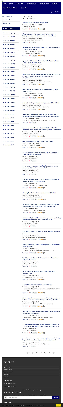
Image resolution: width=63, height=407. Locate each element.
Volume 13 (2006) (10, 98)
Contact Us (24, 8)
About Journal (7, 367)
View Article (25, 29)
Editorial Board (8, 369)
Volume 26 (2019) (10, 56)
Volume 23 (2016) (10, 67)
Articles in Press (7, 20)
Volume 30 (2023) (10, 40)
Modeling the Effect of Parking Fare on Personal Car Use (39, 193)
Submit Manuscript (44, 3)
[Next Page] (54, 353)
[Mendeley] (6, 403)
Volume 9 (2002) (9, 114)
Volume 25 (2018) (10, 60)
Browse (11, 3)
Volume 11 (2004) (10, 106)
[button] (44, 405)
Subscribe (55, 397)
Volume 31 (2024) (10, 37)
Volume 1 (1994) (9, 145)
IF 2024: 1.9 (7, 384)
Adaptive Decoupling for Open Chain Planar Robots (37, 141)
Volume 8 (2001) (9, 118)
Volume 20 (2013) (10, 79)
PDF (33, 29)
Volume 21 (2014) (10, 75)
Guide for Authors (31, 3)
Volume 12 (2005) (10, 102)
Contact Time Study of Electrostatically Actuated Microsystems (40, 103)
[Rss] (9, 403)
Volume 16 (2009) (10, 87)
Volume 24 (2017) (10, 64)
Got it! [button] (58, 405)
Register (57, 12)
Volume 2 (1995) (9, 141)
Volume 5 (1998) (9, 129)
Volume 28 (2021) (10, 48)
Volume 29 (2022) (10, 44)
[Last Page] (57, 353)
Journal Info (19, 3)
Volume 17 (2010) (10, 83)
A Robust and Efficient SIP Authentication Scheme (37, 284)
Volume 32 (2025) (10, 33)
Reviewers (54, 3)
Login (51, 12)
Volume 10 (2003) (10, 110)
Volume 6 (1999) (9, 125)
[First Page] (26, 353)
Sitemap (6, 377)
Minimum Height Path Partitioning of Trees (35, 22)
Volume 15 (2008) (10, 91)
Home (4, 3)
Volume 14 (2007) (10, 94)
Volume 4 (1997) (9, 133)
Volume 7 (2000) (9, 122)
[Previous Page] (28, 353)
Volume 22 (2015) (10, 71)
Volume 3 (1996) (9, 137)
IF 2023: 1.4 (7, 386)
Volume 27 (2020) (10, 52)
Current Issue (7, 23)
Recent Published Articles (10, 8)
